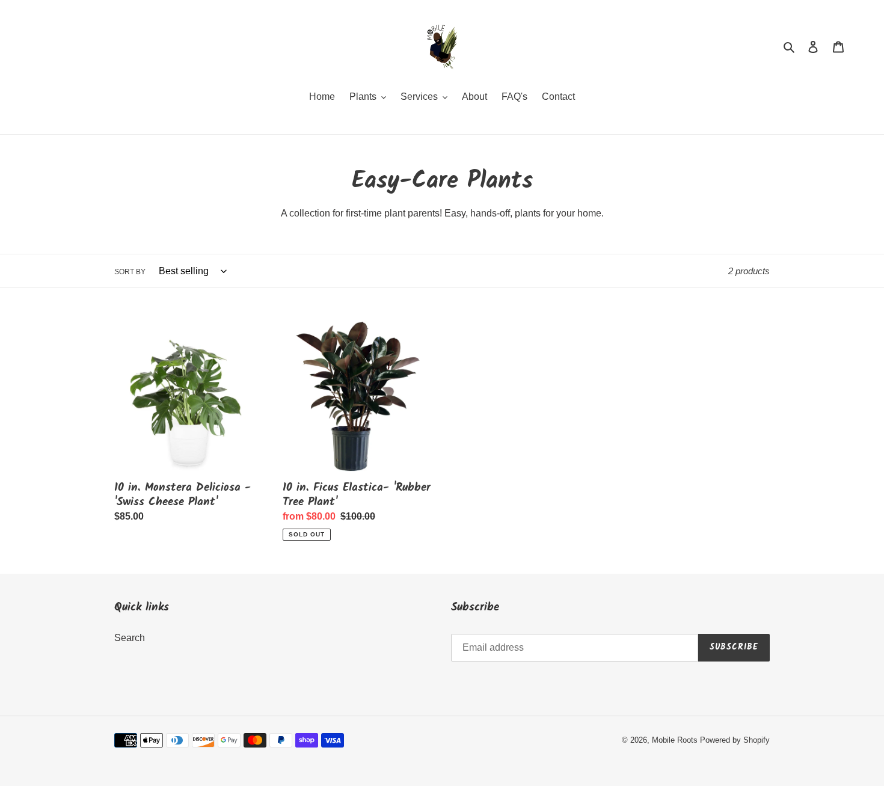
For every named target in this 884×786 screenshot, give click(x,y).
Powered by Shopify (735, 740)
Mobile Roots (675, 740)
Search (129, 638)
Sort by (130, 272)
